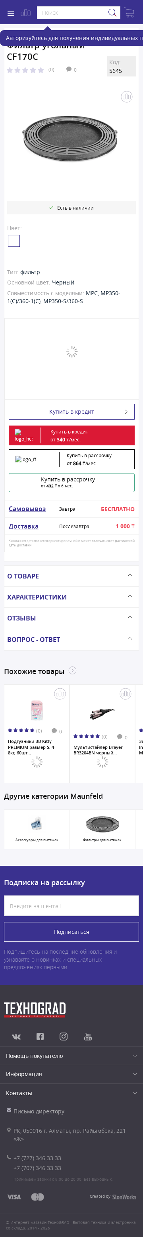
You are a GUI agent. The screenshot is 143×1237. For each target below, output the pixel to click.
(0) (51, 69)
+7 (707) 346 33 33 (37, 1168)
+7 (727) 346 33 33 (37, 1158)
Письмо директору (39, 1111)
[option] (69, 139)
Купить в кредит (71, 411)
